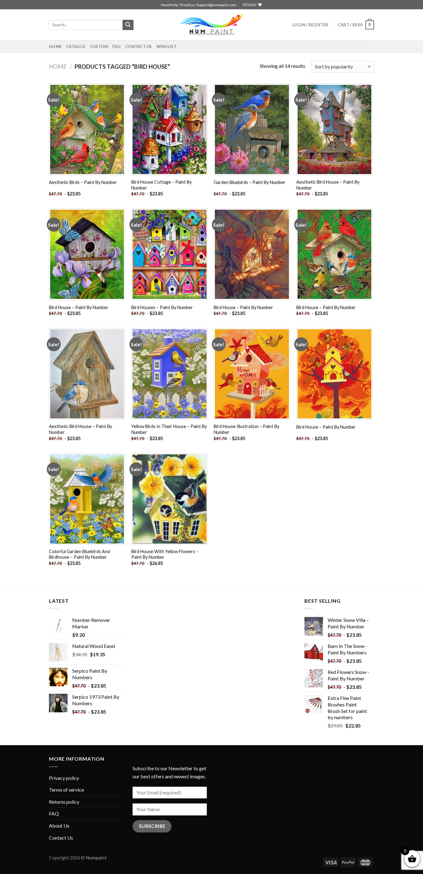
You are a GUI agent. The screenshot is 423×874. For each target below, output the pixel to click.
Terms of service (66, 790)
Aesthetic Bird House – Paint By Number (328, 184)
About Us (59, 825)
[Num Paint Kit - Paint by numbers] (211, 25)
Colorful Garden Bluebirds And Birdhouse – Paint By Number (79, 554)
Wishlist (166, 46)
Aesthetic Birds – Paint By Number (83, 182)
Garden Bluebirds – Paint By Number (250, 182)
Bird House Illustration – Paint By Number (246, 429)
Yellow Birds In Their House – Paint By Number (169, 429)
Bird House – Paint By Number (78, 307)
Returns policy (64, 802)
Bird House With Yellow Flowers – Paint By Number (164, 554)
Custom (99, 46)
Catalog (75, 46)
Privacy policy (64, 778)
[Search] (128, 25)
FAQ (116, 46)
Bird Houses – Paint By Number (162, 307)
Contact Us (138, 46)
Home (55, 46)
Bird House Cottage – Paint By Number (161, 184)
